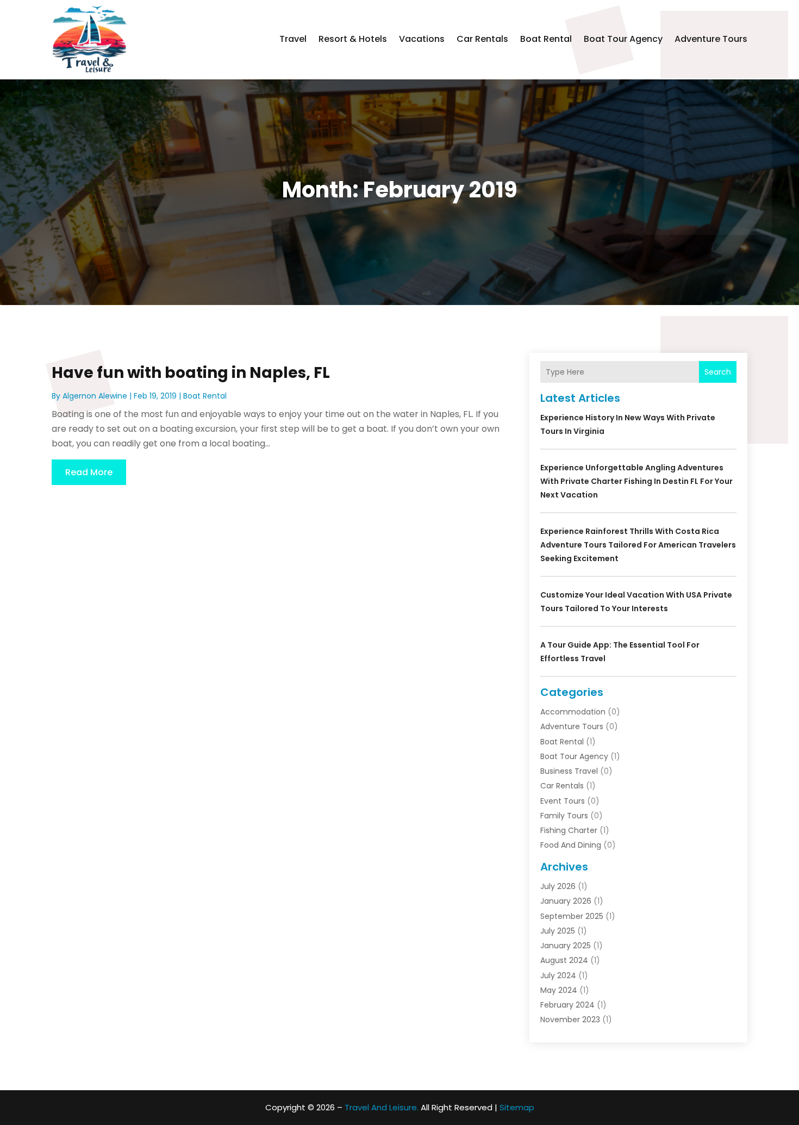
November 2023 (570, 1019)
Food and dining (570, 845)
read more (89, 472)
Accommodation (573, 711)
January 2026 (565, 901)
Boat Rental (546, 39)
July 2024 (558, 975)
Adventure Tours (711, 39)
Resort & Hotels (353, 39)
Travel (293, 39)
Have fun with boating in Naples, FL (191, 372)
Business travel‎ (569, 771)
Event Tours (562, 800)
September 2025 (571, 916)
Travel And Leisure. (382, 1107)
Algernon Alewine (95, 395)
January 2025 (565, 945)
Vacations (422, 39)
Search (717, 371)
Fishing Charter (568, 830)
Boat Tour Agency (623, 39)
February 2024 (567, 1004)
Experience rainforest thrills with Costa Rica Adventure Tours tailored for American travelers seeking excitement (638, 545)
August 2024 (564, 960)
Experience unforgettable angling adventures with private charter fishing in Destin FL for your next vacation (636, 481)
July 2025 (557, 930)
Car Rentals (482, 39)
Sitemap (517, 1107)
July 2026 (558, 886)
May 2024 (558, 990)
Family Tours (564, 815)
